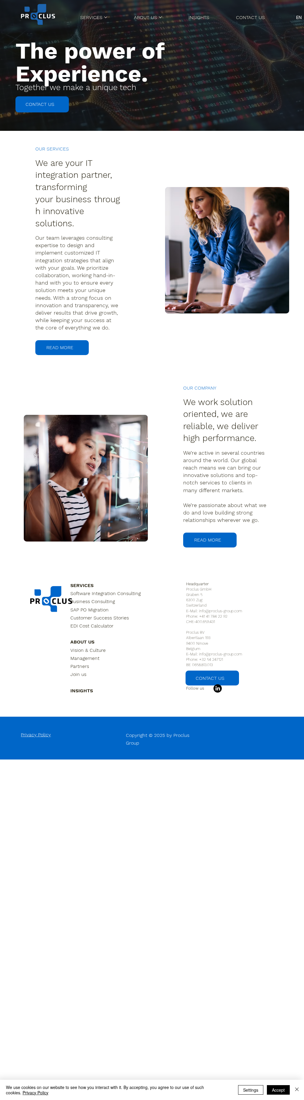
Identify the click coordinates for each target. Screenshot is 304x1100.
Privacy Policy (36, 734)
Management (84, 658)
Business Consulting (92, 601)
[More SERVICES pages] (105, 17)
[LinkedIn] (217, 688)
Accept (278, 1090)
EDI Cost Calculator (91, 626)
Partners (79, 666)
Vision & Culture (88, 650)
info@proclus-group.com (220, 611)
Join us (78, 674)
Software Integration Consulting (105, 593)
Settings (250, 1090)
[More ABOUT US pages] (160, 17)
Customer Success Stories (99, 618)
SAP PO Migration (89, 610)
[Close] (296, 1090)
